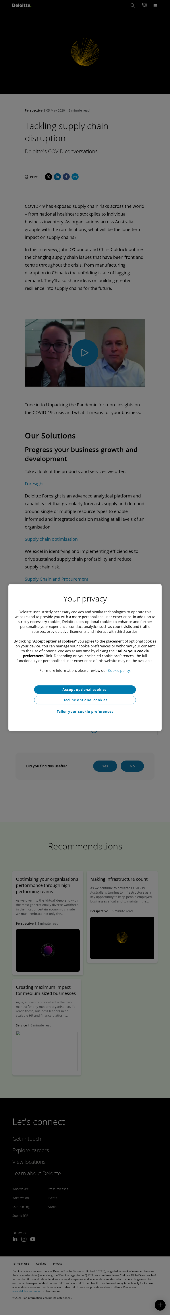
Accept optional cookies (85, 689)
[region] (85, 657)
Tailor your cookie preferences (85, 711)
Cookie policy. (119, 670)
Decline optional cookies (85, 700)
